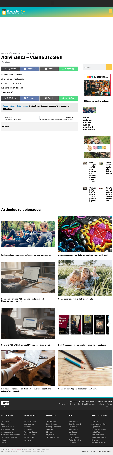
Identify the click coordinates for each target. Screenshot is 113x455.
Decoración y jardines (9, 437)
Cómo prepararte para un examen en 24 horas (78, 389)
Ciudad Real (95, 432)
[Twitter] (111, 3)
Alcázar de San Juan (98, 424)
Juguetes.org (73, 429)
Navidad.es (73, 427)
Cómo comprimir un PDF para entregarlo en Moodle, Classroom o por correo (94, 172)
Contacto (100, 404)
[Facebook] (107, 3)
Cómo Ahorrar (74, 437)
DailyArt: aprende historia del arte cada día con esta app (82, 345)
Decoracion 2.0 (6, 421)
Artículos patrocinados (67, 404)
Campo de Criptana (98, 429)
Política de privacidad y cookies (101, 451)
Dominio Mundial (75, 424)
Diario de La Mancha (98, 437)
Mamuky (49, 432)
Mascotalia (73, 435)
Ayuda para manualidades (10, 435)
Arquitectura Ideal (7, 429)
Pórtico (3, 443)
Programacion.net (30, 421)
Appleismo (27, 427)
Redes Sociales (29, 435)
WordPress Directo (30, 432)
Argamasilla (95, 427)
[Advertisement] (56, 33)
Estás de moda (51, 424)
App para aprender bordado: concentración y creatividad (82, 255)
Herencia (94, 440)
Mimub (3, 440)
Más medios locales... (99, 443)
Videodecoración (7, 432)
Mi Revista (72, 443)
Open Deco (5, 424)
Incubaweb (28, 429)
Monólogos (73, 432)
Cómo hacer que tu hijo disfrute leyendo (109, 168)
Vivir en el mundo (52, 437)
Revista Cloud (29, 437)
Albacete (94, 421)
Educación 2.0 (74, 421)
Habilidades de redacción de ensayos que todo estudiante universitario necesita (26, 390)
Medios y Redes (105, 401)
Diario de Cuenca (97, 435)
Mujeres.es (50, 435)
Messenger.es (29, 424)
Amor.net (49, 429)
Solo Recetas (51, 421)
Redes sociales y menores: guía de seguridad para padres (89, 123)
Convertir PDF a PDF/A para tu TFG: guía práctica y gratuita (93, 194)
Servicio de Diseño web (86, 404)
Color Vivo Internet (15, 450)
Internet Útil (28, 440)
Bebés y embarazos (53, 427)
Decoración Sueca (7, 427)
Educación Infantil (11, 53)
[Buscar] (109, 67)
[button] (52, 3)
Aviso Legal (85, 451)
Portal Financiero (75, 440)
